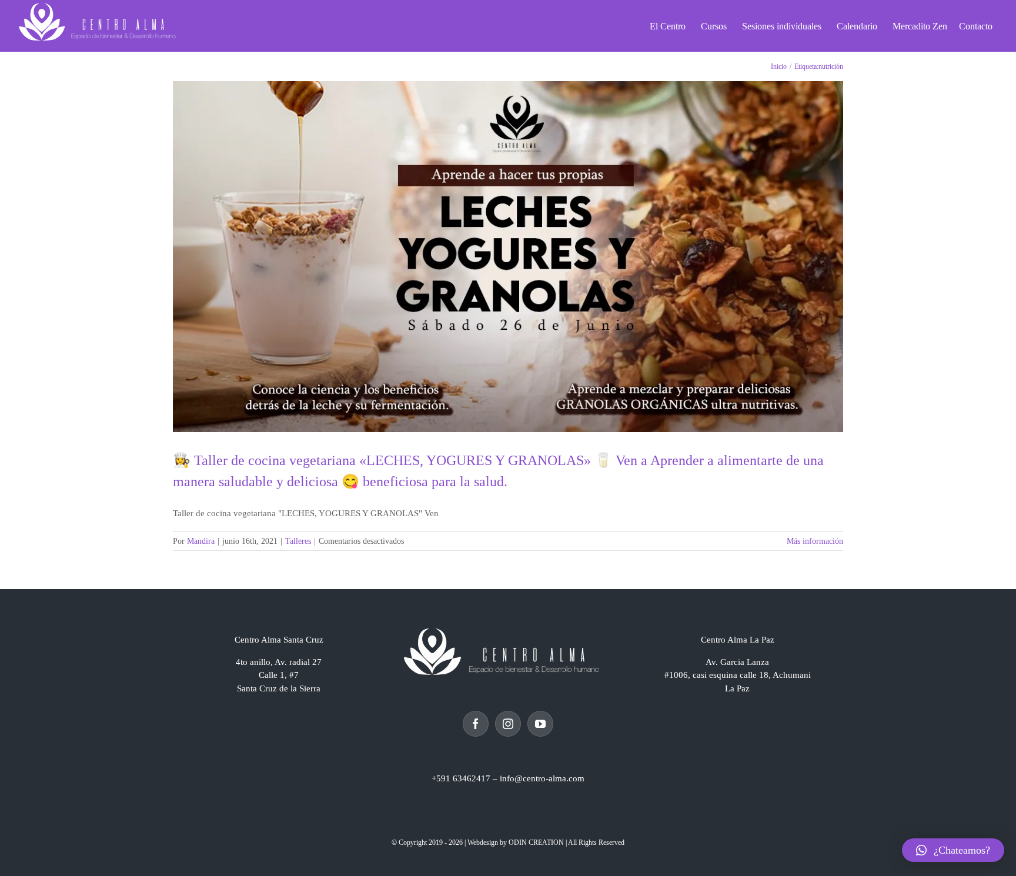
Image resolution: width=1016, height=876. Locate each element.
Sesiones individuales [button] (781, 26)
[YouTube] (540, 724)
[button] (953, 850)
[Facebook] (476, 724)
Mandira (201, 541)
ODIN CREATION (536, 842)
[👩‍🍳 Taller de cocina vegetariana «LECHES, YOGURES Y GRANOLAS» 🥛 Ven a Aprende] (508, 256)
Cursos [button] (714, 26)
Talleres (298, 541)
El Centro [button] (668, 26)
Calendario (857, 26)
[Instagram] (508, 724)
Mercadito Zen (920, 26)
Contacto (975, 26)
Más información (815, 541)
